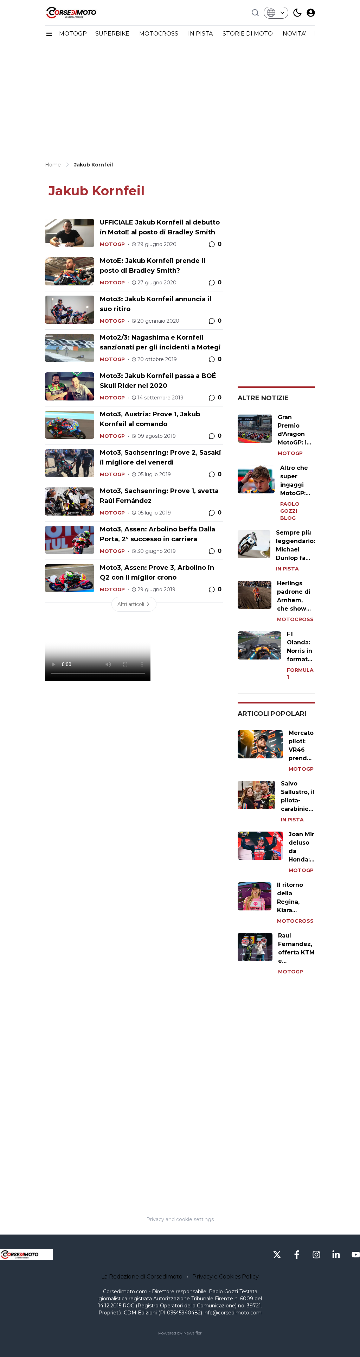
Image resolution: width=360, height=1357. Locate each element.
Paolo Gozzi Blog (290, 511)
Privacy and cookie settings (180, 1219)
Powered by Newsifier (180, 1333)
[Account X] (277, 1254)
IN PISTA (201, 33)
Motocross (295, 619)
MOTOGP (73, 33)
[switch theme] (297, 13)
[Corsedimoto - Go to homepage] (26, 1254)
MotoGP (112, 244)
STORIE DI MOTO (248, 33)
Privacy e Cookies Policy (225, 1276)
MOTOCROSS (159, 33)
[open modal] (311, 12)
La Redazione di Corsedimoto (141, 1276)
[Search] (255, 12)
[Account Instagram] (316, 1254)
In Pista (287, 569)
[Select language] (276, 13)
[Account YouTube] (356, 1254)
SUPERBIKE (113, 33)
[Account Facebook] (296, 1254)
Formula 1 (300, 673)
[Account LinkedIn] (336, 1254)
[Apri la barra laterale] (49, 34)
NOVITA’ (294, 33)
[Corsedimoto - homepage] (80, 13)
